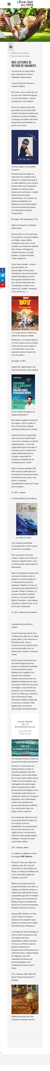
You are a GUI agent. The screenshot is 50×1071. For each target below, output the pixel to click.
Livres (15, 56)
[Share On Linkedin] (2, 280)
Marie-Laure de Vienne (20, 53)
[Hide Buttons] (1, 289)
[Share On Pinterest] (2, 285)
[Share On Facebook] (2, 270)
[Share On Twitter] (2, 275)
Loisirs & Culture (24, 56)
